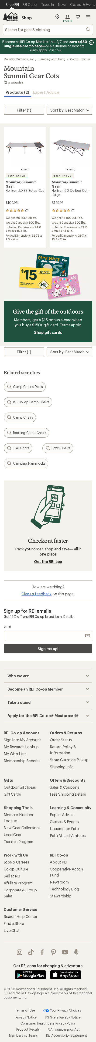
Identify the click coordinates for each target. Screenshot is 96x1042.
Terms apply (70, 325)
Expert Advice (46, 92)
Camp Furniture (80, 59)
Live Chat (12, 930)
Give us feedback (36, 594)
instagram (20, 952)
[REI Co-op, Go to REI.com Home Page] (10, 16)
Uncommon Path (64, 828)
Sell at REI (12, 876)
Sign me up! (48, 648)
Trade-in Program (18, 841)
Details (68, 617)
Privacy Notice (26, 1017)
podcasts (76, 952)
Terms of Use (25, 1010)
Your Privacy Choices (65, 1010)
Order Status (61, 740)
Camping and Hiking (51, 59)
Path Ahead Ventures (68, 835)
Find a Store (14, 923)
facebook (42, 952)
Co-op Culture (16, 869)
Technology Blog (64, 889)
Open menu (88, 16)
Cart (77, 16)
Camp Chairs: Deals (28, 387)
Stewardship (60, 896)
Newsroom (59, 882)
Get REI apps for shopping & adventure (47, 965)
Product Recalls (28, 1029)
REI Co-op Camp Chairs (31, 402)
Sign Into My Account (22, 740)
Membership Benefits (22, 760)
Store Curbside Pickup (69, 760)
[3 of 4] (26, 169)
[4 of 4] (28, 169)
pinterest (54, 952)
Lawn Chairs (61, 448)
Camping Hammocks (29, 463)
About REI (58, 862)
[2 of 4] (24, 169)
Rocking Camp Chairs (29, 433)
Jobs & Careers (16, 862)
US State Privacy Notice (62, 1017)
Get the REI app (48, 561)
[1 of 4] (21, 169)
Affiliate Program (18, 883)
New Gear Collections (22, 827)
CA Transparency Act (64, 1029)
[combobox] (48, 29)
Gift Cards (12, 794)
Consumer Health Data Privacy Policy (48, 1023)
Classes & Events (64, 821)
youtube (65, 952)
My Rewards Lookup (21, 746)
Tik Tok (31, 952)
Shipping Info (62, 766)
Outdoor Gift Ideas (20, 787)
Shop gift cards (48, 332)
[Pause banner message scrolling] (91, 42)
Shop (26, 17)
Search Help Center (20, 916)
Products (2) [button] (17, 92)
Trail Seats (21, 448)
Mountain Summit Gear (19, 59)
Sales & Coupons (64, 787)
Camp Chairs (23, 417)
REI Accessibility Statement (66, 1035)
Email (7, 626)
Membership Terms (23, 1035)
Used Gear (12, 834)
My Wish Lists (15, 753)
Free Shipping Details (68, 794)
